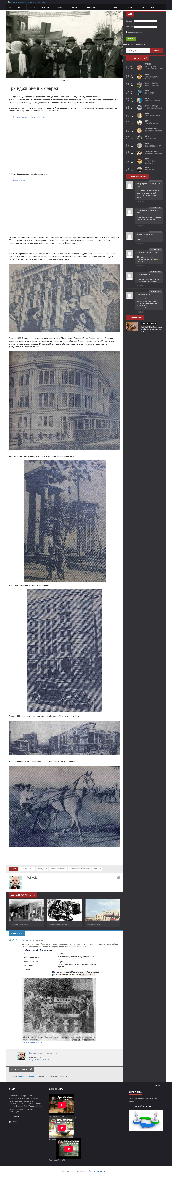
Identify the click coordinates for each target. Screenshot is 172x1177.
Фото (116, 7)
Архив (153, 7)
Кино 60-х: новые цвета (19, 924)
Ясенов (32, 1053)
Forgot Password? (138, 44)
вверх (157, 1085)
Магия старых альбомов (153, 153)
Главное (148, 64)
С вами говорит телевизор (59, 924)
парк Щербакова (58, 869)
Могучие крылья (93, 924)
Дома (141, 7)
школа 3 (97, 869)
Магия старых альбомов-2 (154, 131)
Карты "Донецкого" (149, 323)
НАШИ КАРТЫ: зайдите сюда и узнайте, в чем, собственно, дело (152, 329)
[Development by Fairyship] (99, 1171)
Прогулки (45, 7)
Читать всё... (141, 202)
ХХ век (74, 7)
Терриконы (60, 7)
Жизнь (20, 7)
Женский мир (149, 93)
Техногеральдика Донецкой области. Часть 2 (154, 68)
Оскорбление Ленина (152, 116)
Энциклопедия (90, 7)
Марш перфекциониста (153, 146)
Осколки (129, 7)
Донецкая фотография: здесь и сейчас (29, 117)
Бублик (25, 940)
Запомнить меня (134, 32)
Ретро (32, 7)
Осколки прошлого (152, 129)
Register (126, 44)
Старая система (150, 138)
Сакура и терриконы (152, 85)
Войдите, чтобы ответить (32, 1042)
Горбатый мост (150, 170)
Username (130, 21)
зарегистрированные (27, 1076)
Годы (105, 7)
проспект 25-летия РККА (79, 869)
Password (130, 27)
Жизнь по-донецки (151, 83)
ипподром (42, 869)
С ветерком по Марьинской (150, 162)
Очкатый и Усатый (151, 123)
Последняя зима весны (153, 108)
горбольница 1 (27, 869)
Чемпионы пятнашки (152, 101)
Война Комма (18, 180)
